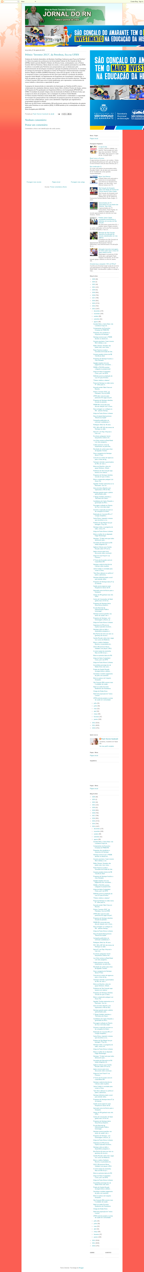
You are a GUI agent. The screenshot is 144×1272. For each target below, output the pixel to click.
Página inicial (56, 182)
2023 (94, 282)
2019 (94, 292)
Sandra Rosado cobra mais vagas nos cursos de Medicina (103, 639)
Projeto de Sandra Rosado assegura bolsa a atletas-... (102, 670)
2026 (94, 279)
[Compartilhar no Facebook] (69, 114)
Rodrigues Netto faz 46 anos (102, 424)
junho (96, 706)
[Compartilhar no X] (67, 114)
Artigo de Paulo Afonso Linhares (103, 413)
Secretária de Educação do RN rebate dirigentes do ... (102, 543)
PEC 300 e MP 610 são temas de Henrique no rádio (103, 428)
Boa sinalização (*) (95, 166)
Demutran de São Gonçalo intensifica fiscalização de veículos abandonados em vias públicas (108, 235)
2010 (94, 728)
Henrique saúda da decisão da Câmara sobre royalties (102, 565)
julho (95, 703)
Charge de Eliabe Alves (100, 691)
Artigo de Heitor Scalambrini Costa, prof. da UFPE (101, 372)
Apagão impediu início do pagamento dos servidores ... (103, 364)
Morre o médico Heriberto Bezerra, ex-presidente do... (102, 643)
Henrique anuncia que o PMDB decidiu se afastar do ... (102, 338)
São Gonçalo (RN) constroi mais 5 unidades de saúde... (103, 683)
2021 (94, 287)
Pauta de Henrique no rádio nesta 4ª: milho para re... (103, 384)
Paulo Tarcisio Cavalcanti (110, 739)
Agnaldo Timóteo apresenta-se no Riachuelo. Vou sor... (103, 484)
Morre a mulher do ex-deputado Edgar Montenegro (102, 535)
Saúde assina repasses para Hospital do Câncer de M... (102, 587)
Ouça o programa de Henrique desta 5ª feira (102, 454)
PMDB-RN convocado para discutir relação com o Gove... (103, 405)
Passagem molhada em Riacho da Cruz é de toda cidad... (102, 506)
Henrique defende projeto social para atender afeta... (102, 578)
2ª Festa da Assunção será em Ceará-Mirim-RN (102, 561)
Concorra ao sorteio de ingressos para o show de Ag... (103, 458)
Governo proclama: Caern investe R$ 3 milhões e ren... (103, 342)
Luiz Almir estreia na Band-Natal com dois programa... (103, 441)
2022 (94, 284)
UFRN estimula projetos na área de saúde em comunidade (103, 699)
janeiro (96, 719)
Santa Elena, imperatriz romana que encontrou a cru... (103, 519)
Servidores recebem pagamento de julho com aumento (103, 674)
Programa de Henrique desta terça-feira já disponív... (102, 604)
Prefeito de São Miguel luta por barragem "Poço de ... (102, 523)
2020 (94, 290)
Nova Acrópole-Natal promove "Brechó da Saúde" (102, 417)
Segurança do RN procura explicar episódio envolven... (102, 626)
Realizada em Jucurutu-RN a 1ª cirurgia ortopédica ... (102, 515)
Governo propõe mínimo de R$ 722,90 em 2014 (102, 355)
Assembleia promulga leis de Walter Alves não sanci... (102, 666)
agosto (96, 321)
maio (95, 708)
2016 (94, 300)
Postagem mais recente (34, 182)
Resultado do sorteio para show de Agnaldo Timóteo (102, 450)
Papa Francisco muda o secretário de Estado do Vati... (103, 351)
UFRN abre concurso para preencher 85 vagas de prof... (103, 396)
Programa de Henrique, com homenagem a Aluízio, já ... (102, 619)
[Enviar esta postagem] (58, 114)
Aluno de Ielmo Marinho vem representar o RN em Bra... (102, 489)
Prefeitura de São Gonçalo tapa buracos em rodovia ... (102, 471)
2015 (94, 303)
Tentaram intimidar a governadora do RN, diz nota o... (103, 463)
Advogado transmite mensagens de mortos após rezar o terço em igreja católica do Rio (108, 250)
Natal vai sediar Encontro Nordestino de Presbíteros (102, 687)
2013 (94, 308)
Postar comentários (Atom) (58, 187)
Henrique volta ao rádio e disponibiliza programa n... (102, 630)
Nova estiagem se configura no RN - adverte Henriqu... (102, 410)
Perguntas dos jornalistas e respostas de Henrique (101, 333)
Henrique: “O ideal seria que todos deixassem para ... (103, 539)
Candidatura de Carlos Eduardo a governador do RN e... (103, 502)
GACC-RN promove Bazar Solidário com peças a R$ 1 (102, 647)
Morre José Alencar (104, 176)
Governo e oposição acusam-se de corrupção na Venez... (103, 510)
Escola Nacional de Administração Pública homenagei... (101, 609)
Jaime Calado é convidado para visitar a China (102, 569)
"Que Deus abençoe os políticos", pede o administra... (103, 574)
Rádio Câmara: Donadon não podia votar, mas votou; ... (102, 346)
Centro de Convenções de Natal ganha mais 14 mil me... (103, 600)
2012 (94, 722)
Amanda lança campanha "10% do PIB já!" (103, 264)
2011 (94, 725)
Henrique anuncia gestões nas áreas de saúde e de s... (102, 614)
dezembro (97, 311)
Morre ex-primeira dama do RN (102, 655)
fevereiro (97, 716)
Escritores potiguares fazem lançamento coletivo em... (102, 437)
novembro (97, 313)
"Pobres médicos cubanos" (101, 380)
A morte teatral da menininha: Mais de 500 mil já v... (102, 652)
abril (95, 711)
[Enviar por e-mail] (63, 114)
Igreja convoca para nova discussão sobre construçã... (103, 552)
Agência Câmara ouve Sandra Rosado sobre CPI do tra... (102, 548)
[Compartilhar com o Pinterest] (71, 114)
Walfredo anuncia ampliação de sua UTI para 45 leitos (102, 376)
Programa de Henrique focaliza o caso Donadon (103, 359)
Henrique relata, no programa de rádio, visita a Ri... (103, 528)
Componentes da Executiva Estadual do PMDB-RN (101, 329)
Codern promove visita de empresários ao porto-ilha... (102, 445)
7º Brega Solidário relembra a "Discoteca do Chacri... (102, 497)
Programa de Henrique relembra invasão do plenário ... (103, 401)
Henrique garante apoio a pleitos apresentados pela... (103, 493)
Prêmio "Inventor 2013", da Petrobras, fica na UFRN (101, 392)
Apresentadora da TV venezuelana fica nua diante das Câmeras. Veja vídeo (108, 204)
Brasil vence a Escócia (97, 158)
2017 (94, 298)
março (96, 714)
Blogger (81, 1268)
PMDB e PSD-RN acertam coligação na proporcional (101, 368)
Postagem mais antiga (78, 182)
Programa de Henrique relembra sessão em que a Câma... (103, 476)
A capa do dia (103, 147)
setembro (97, 319)
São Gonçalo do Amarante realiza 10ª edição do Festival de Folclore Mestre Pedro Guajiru (108, 189)
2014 (94, 306)
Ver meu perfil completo (106, 746)
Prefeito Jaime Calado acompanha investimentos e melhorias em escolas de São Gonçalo (108, 220)
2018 (94, 295)
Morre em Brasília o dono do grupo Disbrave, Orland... (102, 467)
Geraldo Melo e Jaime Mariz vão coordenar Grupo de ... (103, 324)
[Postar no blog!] (65, 114)
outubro (96, 316)
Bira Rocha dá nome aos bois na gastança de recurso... (103, 634)
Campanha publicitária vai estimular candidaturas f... (102, 421)
